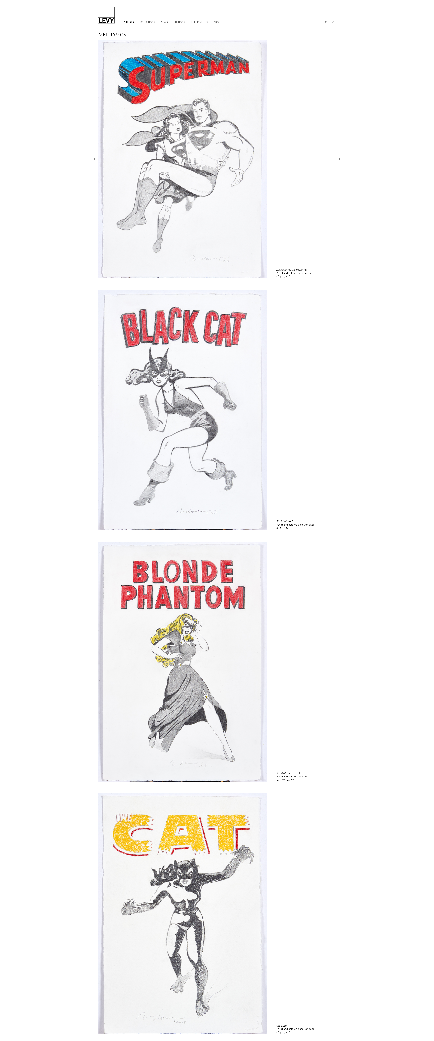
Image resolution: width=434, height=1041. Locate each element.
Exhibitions (147, 22)
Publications (199, 22)
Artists (129, 22)
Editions (179, 22)
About (218, 22)
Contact (330, 22)
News (164, 22)
